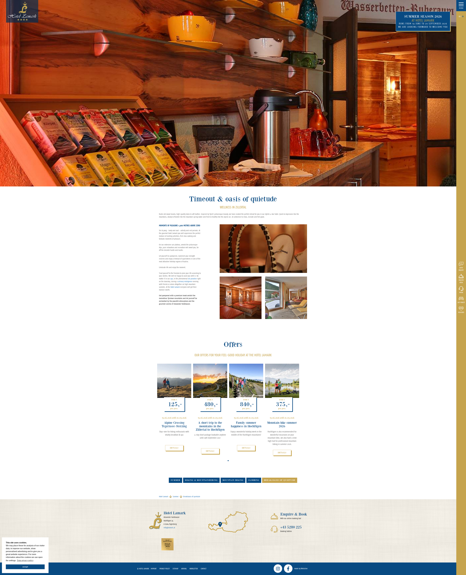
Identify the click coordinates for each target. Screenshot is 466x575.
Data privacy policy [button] (25, 560)
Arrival (184, 568)
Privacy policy (164, 568)
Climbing (253, 480)
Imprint (154, 568)
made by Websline (301, 568)
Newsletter (194, 568)
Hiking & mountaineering (201, 480)
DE (459, 16)
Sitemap (175, 568)
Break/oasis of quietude (279, 480)
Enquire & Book (293, 514)
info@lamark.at (169, 527)
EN (463, 16)
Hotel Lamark (175, 287)
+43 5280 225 (291, 527)
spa (171, 278)
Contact (203, 568)
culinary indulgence (185, 281)
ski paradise (192, 278)
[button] (228, 460)
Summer (175, 480)
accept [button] (25, 567)
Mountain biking (233, 480)
